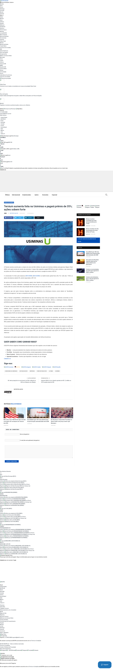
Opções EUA (3, 67)
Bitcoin (8, 155)
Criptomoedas (26, 195)
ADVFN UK (3, 119)
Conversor (2, 631)
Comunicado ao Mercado (11, 371)
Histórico (2, 28)
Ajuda (1, 611)
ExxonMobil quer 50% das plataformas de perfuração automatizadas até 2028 (93, 253)
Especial (54, 195)
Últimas (7, 195)
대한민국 (3, 133)
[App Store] (3, 634)
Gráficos (2, 21)
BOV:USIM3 (29, 276)
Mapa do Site (3, 613)
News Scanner (3, 34)
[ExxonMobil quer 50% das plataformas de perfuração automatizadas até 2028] (38, 412)
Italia (2, 128)
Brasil (2, 120)
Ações (37, 195)
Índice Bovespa (14, 135)
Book (1, 5)
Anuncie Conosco (4, 616)
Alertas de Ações (4, 44)
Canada (2, 124)
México (2, 130)
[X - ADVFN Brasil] (10, 650)
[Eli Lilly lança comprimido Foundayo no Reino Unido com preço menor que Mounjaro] (62, 412)
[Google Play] (3, 635)
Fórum (1, 7)
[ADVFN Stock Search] (0, 2)
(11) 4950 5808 (3, 112)
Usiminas (57, 371)
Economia (45, 195)
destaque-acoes (24, 371)
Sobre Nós (2, 606)
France (2, 125)
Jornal (1, 626)
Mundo (1, 12)
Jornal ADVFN (3, 33)
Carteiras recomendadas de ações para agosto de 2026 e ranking (92, 271)
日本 (2, 132)
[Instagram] (3, 650)
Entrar (1, 108)
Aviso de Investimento (5, 648)
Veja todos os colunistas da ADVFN (87, 240)
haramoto (88, 225)
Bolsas (1, 70)
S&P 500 (10, 142)
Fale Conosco (3, 115)
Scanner (2, 13)
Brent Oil (10, 161)
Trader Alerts (3, 46)
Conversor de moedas (5, 47)
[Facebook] (18, 650)
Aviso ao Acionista (9, 202)
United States (4, 117)
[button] (7, 656)
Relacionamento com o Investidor (8, 610)
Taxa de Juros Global (5, 76)
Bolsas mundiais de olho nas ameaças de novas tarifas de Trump (92, 230)
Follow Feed (3, 41)
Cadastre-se (3, 169)
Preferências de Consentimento (8, 621)
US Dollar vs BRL (16, 148)
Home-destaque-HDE (42, 371)
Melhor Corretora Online (6, 55)
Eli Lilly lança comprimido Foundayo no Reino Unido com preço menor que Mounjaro (61, 421)
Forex (1, 59)
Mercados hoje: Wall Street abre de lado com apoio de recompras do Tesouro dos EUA (15, 421)
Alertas (2, 42)
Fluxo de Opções (4, 52)
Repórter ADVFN (14, 213)
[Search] (106, 195)
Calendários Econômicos (6, 75)
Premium (13, 108)
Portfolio (2, 10)
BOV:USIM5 (36, 276)
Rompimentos (3, 54)
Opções (2, 23)
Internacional (16, 195)
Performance (3, 29)
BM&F (1, 65)
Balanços (2, 25)
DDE (1, 49)
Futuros (2, 62)
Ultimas (51, 371)
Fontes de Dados (4, 619)
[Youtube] (30, 650)
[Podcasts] (35, 650)
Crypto (1, 60)
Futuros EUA (3, 63)
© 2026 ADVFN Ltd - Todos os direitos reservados (12, 643)
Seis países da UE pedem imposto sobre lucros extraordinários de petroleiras (92, 262)
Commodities (3, 68)
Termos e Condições (36, 640)
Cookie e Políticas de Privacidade (8, 647)
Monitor (2, 4)
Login (15, 560)
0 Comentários (30, 213)
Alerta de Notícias (4, 36)
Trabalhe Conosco (4, 608)
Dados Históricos (4, 50)
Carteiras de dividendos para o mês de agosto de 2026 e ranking (92, 278)
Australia (3, 122)
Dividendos (2, 26)
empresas (32, 371)
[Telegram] (24, 650)
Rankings (2, 8)
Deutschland (4, 127)
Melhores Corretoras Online (6, 618)
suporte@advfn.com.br (5, 113)
